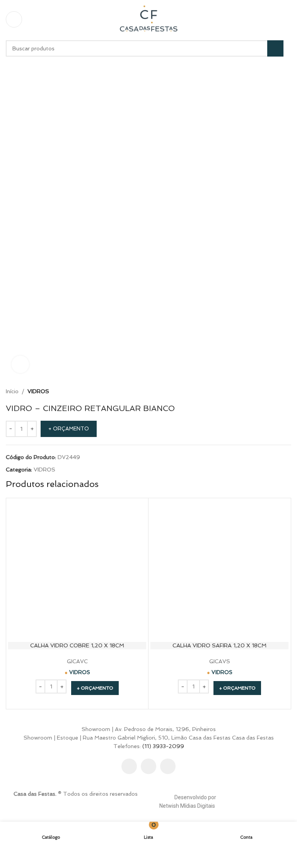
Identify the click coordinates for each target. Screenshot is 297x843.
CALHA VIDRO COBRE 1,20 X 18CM (77, 645)
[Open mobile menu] (14, 19)
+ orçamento (68, 429)
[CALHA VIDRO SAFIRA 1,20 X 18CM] (219, 569)
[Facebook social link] (129, 766)
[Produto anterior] (268, 391)
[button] (95, 688)
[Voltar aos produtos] (277, 391)
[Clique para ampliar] (20, 364)
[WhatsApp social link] (168, 766)
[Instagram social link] (148, 766)
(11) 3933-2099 (163, 746)
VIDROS (38, 391)
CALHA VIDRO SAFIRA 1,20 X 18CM (219, 645)
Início (12, 391)
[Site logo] (148, 18)
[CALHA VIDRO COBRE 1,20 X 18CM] (77, 569)
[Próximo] (286, 391)
